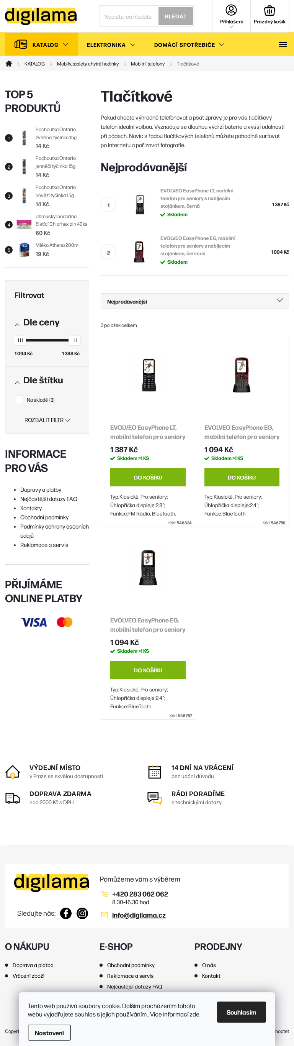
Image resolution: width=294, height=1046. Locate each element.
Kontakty (31, 507)
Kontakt (211, 975)
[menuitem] (41, 44)
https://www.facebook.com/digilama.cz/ (66, 913)
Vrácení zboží (28, 975)
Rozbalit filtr (44, 419)
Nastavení (49, 1032)
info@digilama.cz (139, 915)
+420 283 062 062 (140, 893)
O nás (209, 965)
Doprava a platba (33, 965)
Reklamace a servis (44, 544)
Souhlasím (241, 1012)
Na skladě (40, 399)
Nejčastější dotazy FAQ (48, 498)
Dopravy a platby (40, 489)
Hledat (176, 16)
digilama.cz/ (82, 913)
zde (194, 1014)
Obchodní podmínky (44, 517)
